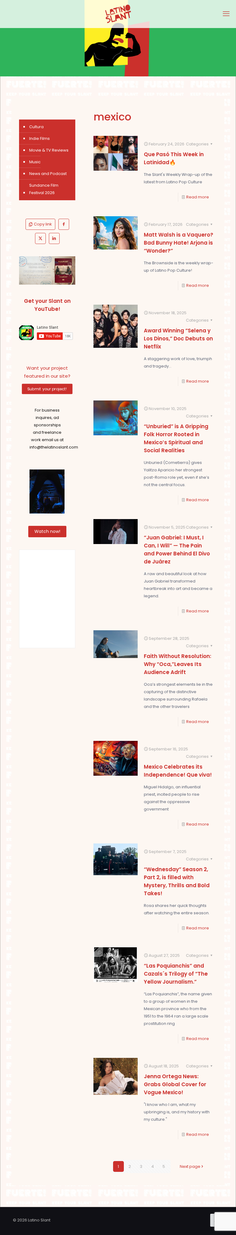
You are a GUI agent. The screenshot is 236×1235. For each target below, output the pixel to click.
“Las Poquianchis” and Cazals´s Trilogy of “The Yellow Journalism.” (176, 973)
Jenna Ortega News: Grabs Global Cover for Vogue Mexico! (175, 1084)
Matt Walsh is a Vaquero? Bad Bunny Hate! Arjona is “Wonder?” (178, 242)
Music (35, 162)
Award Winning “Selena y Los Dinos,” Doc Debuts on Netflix (178, 338)
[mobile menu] (226, 14)
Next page (190, 1166)
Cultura (36, 127)
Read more (197, 197)
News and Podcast (48, 174)
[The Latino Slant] (118, 14)
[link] (47, 270)
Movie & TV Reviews (49, 150)
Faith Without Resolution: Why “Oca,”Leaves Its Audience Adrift (177, 664)
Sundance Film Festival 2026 (43, 189)
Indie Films (39, 138)
